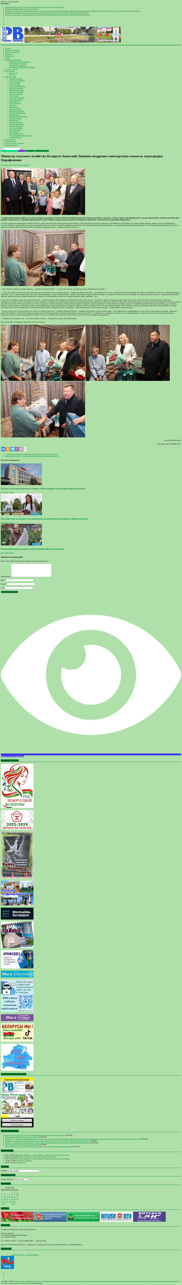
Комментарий (6, 576)
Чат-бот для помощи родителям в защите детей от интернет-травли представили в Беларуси (43, 488)
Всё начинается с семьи (9, 151)
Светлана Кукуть (15, 137)
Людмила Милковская (17, 113)
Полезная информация (13, 60)
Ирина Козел (14, 107)
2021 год (12, 75)
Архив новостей (7, 1179)
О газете (8, 48)
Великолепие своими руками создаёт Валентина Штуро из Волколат (32, 549)
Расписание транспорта (17, 65)
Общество (21, 151)
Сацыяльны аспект (12, 145)
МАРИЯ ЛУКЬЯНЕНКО (18, 117)
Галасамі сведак (10, 141)
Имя (3, 580)
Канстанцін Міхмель (16, 111)
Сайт (2, 588)
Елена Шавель (14, 101)
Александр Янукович (17, 81)
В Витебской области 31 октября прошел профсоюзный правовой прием (32, 456)
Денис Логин (14, 96)
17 (17, 1197)
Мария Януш (14, 120)
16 (15, 1197)
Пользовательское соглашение (20, 62)
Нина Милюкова (15, 130)
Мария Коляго (14, 115)
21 (10, 1199)
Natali (15, 165)
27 (7, 1201)
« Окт (3, 1204)
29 (12, 1201)
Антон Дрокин (14, 84)
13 (7, 1197)
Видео (7, 58)
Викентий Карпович (16, 90)
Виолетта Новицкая (16, 92)
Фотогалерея (9, 71)
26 (4, 1201)
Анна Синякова (15, 82)
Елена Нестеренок (15, 99)
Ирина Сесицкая (15, 109)
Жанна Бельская (15, 103)
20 (7, 1199)
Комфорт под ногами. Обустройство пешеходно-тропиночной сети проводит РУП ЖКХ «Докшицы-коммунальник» (47, 13)
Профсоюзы (30, 151)
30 (15, 1201)
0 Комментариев (23, 165)
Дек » (13, 1204)
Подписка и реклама (12, 50)
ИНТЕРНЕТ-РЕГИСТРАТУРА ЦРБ (22, 67)
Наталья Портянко (15, 128)
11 (2, 1197)
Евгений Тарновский (17, 98)
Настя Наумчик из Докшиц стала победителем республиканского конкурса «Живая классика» (44, 519)
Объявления (9, 56)
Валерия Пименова (16, 88)
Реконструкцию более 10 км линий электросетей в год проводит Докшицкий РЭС (34, 7)
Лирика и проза (10, 77)
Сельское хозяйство (42, 151)
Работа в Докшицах (12, 52)
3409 (10, 165)
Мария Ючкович (15, 118)
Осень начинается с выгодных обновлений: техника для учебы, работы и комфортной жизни (38, 1146)
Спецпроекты (10, 139)
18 (2, 1199)
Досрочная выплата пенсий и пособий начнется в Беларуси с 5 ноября (31, 454)
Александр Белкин (16, 79)
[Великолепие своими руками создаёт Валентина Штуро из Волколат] (21, 545)
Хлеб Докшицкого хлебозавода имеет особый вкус (38, 1157)
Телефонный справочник (18, 63)
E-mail (4, 584)
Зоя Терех (12, 105)
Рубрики (4, 1171)
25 (2, 1201)
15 (12, 1197)
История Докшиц (11, 69)
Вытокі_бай (13, 73)
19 (4, 1199)
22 (12, 1199)
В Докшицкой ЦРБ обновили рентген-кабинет (22, 9)
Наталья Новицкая (16, 126)
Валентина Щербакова (17, 86)
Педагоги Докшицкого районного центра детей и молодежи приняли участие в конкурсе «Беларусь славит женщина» (47, 15)
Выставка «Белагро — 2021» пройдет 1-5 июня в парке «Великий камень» (42, 1155)
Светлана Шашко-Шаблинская (20, 136)
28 (10, 1201)
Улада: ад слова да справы (14, 143)
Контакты (8, 54)
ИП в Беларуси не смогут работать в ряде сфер (22, 1145)
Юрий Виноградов (16, 134)
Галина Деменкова (16, 94)
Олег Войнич (14, 132)
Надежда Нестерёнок (16, 124)
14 (10, 1197)
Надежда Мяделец (15, 122)
